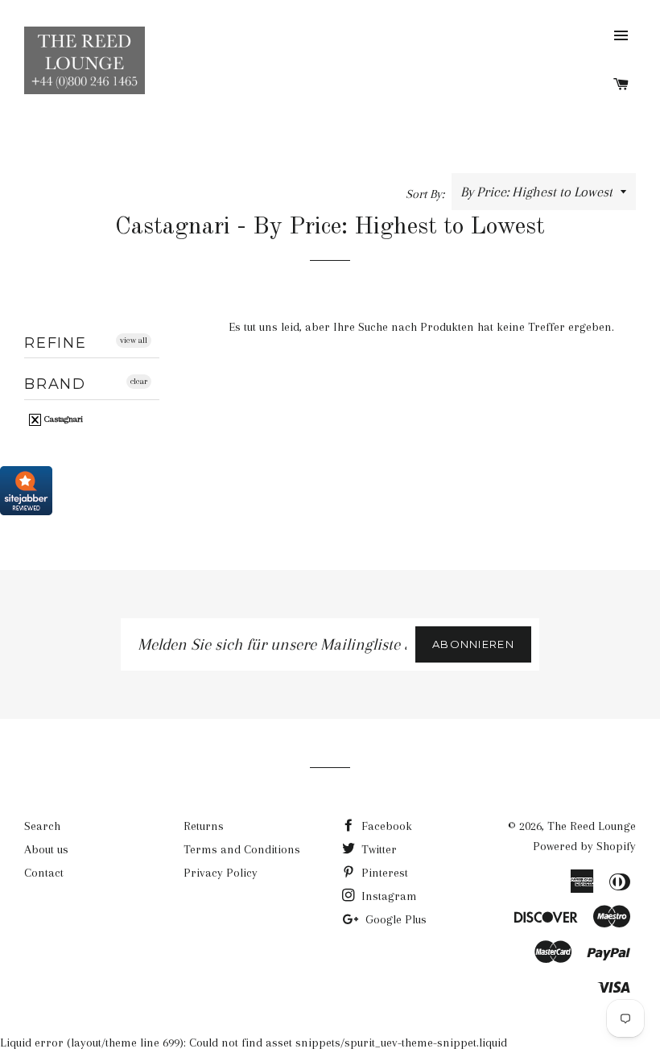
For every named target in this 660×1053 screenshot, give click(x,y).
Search (42, 826)
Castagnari (62, 419)
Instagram (387, 896)
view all (133, 340)
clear (138, 381)
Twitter (377, 849)
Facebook (385, 826)
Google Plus (394, 919)
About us (46, 849)
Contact (44, 872)
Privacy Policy (221, 872)
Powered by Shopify (584, 846)
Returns (204, 826)
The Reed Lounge (591, 826)
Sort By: (427, 194)
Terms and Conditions (242, 849)
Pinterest (383, 872)
